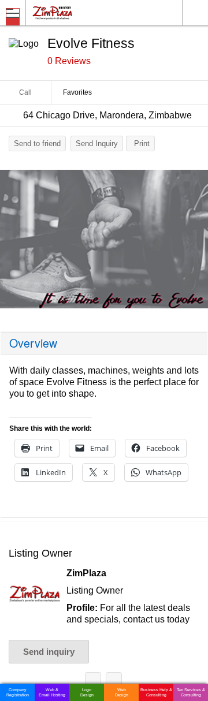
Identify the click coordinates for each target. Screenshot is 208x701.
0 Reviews (69, 61)
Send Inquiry (97, 143)
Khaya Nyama (93, 682)
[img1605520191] (104, 239)
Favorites (77, 92)
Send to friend (37, 143)
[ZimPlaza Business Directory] (80, 12)
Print (142, 143)
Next (193, 242)
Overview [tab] (33, 343)
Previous (14, 242)
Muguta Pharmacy (114, 682)
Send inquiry (49, 652)
